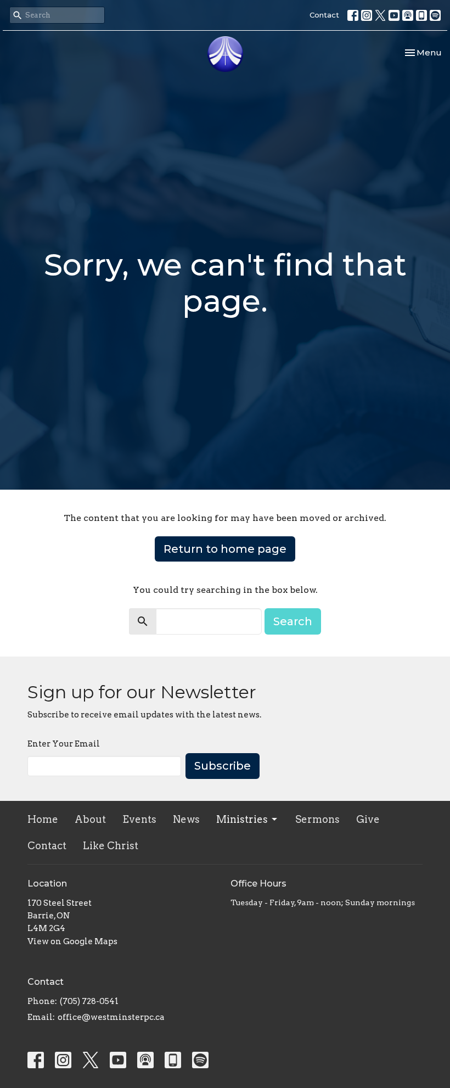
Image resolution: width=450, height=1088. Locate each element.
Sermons (317, 819)
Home (42, 819)
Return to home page (225, 549)
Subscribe (222, 765)
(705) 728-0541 (89, 1001)
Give (368, 819)
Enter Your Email (63, 744)
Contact (324, 14)
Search (292, 621)
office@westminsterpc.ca (111, 1017)
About (90, 819)
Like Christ (110, 845)
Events (139, 819)
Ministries (242, 819)
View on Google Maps (72, 941)
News (186, 819)
